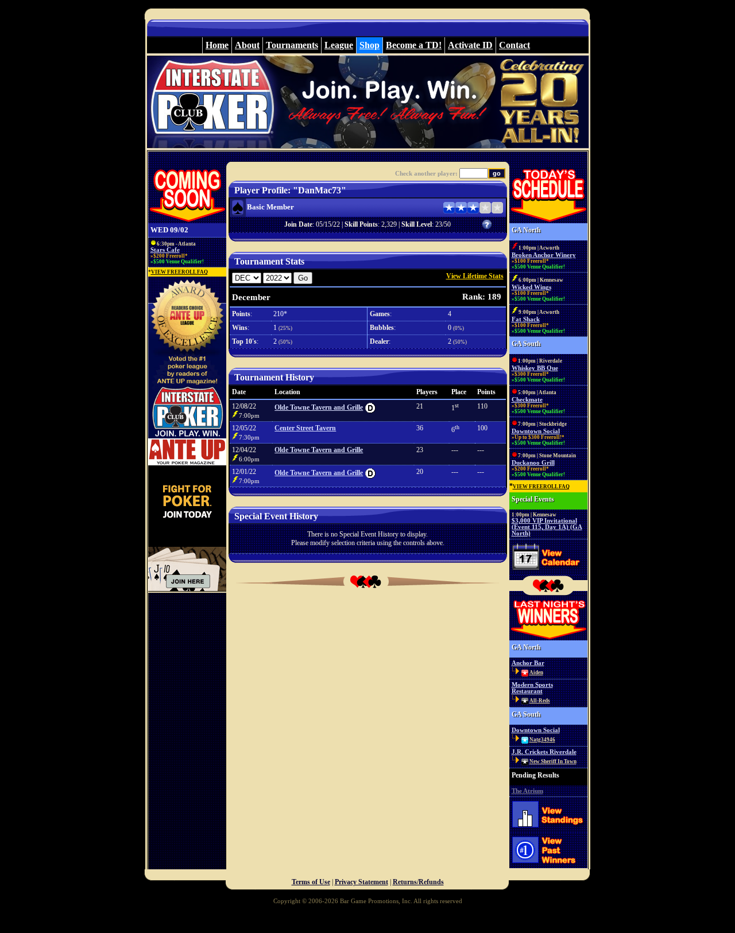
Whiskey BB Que (535, 368)
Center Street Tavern (305, 428)
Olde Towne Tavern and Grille (318, 407)
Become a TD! (414, 45)
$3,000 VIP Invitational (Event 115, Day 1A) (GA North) (547, 527)
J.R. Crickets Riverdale (544, 752)
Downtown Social (536, 431)
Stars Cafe (165, 250)
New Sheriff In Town (553, 761)
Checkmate (527, 399)
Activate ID (470, 45)
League (338, 45)
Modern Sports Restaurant (532, 688)
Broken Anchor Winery (544, 255)
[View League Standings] (548, 830)
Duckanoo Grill (533, 463)
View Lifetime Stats (475, 276)
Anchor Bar (528, 663)
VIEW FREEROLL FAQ (179, 272)
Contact (514, 45)
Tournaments (292, 45)
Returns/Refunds (418, 882)
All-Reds (539, 700)
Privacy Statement (361, 882)
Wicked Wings (531, 287)
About (247, 45)
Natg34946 (542, 739)
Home (217, 45)
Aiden (536, 672)
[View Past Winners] (548, 867)
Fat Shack (526, 319)
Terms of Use (311, 882)
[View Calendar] (548, 573)
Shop (369, 45)
